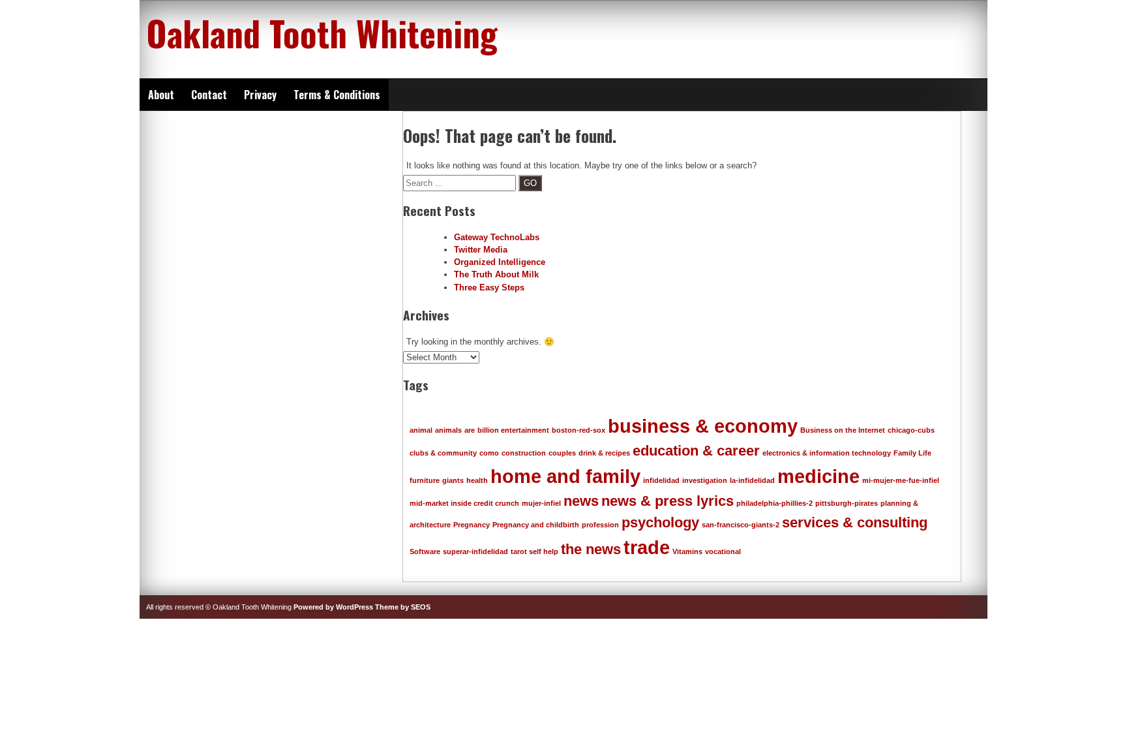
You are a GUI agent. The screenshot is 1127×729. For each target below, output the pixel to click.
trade (647, 547)
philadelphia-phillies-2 (774, 503)
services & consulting (854, 522)
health (477, 480)
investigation (704, 480)
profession (600, 525)
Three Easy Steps (489, 287)
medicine (818, 476)
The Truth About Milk (496, 274)
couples (562, 453)
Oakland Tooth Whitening (322, 32)
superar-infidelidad (475, 551)
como (489, 453)
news (581, 501)
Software (425, 551)
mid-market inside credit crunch (464, 503)
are (469, 430)
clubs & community (443, 453)
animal (421, 430)
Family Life (912, 453)
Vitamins (687, 551)
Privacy (260, 94)
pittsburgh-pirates (846, 503)
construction (524, 453)
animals (448, 430)
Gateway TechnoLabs (496, 237)
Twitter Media (480, 250)
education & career (696, 450)
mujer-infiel (541, 503)
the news (591, 549)
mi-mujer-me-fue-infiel (900, 480)
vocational (723, 551)
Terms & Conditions (336, 94)
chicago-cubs (911, 430)
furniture (425, 480)
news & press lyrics (667, 501)
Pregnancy (471, 525)
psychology (660, 522)
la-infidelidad (752, 480)
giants (453, 480)
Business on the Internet (842, 430)
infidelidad (661, 480)
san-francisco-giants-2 (740, 525)
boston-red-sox (578, 430)
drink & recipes (604, 453)
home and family (565, 476)
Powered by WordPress (333, 607)
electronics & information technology (826, 453)
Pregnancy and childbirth (535, 525)
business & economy (703, 426)
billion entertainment (513, 430)
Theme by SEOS (402, 607)
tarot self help (534, 551)
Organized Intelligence (499, 262)
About (161, 94)
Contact (209, 94)
